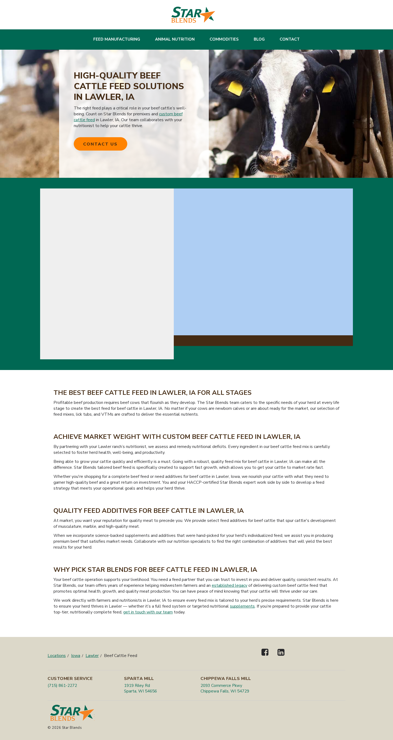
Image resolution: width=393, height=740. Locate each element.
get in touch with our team (148, 612)
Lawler (92, 656)
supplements (242, 606)
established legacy (229, 585)
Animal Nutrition (175, 39)
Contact (290, 39)
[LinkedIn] (280, 657)
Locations (57, 656)
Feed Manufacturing (116, 39)
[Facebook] (264, 657)
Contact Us (100, 144)
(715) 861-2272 (62, 685)
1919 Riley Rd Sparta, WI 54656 (140, 688)
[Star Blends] (193, 15)
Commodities (224, 39)
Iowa (75, 656)
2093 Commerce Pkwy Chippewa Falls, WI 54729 (225, 688)
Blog (259, 39)
